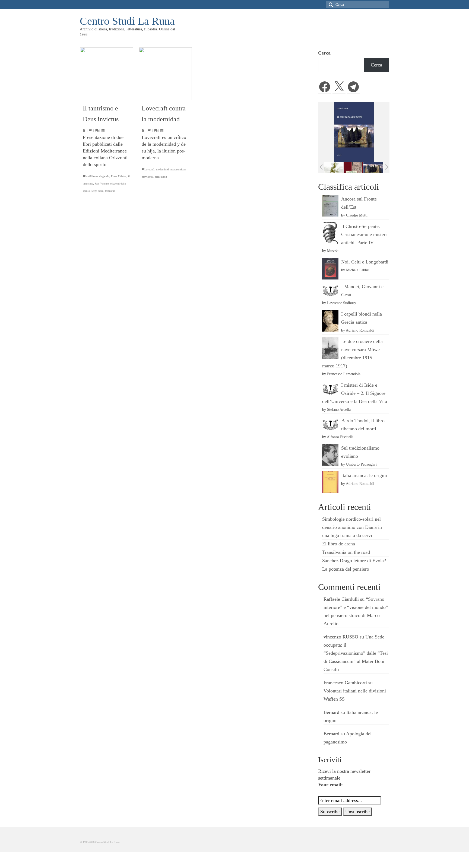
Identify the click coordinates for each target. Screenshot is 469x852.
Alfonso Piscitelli (340, 437)
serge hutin (97, 190)
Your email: (330, 784)
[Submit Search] (330, 4)
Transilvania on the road (346, 552)
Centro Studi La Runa (127, 21)
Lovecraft (149, 169)
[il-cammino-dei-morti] (355, 167)
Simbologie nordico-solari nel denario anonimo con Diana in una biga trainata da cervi (352, 527)
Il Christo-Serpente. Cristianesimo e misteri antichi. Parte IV (364, 234)
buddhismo (91, 176)
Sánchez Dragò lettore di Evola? (354, 560)
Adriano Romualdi (360, 330)
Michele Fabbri (357, 270)
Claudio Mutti (356, 215)
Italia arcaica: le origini (364, 475)
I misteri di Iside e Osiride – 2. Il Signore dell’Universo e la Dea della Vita (354, 393)
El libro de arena (338, 543)
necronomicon (178, 169)
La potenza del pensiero (345, 569)
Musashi (333, 251)
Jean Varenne (102, 183)
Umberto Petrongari (361, 464)
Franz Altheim (118, 176)
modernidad (162, 169)
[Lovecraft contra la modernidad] (165, 73)
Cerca (324, 53)
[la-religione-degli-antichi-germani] (335, 167)
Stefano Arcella (339, 409)
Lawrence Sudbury (341, 303)
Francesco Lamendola (343, 374)
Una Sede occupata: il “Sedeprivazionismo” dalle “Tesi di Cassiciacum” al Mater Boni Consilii (356, 653)
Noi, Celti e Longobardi (364, 262)
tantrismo (110, 190)
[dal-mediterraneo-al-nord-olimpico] (374, 167)
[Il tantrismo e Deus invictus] (106, 73)
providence (147, 176)
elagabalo (104, 176)
